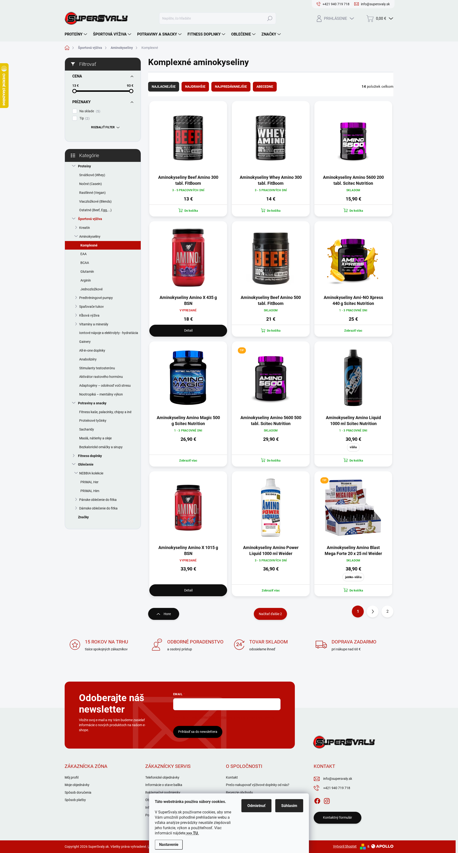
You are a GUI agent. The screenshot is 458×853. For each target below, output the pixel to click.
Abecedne (264, 86)
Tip (83, 118)
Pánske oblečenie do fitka (98, 500)
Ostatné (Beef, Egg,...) (95, 210)
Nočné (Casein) (90, 184)
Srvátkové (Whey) (92, 175)
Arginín (85, 280)
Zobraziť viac (353, 330)
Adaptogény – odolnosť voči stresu (105, 385)
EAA (83, 254)
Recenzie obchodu (239, 792)
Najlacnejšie (164, 86)
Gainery (85, 342)
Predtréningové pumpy (96, 298)
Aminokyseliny (89, 236)
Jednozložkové (91, 289)
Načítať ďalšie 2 (270, 614)
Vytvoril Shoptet (345, 846)
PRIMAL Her (89, 482)
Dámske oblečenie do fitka (98, 508)
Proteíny (84, 166)
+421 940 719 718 (336, 788)
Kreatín (84, 228)
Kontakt (232, 777)
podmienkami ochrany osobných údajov (244, 717)
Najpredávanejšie (231, 86)
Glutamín (87, 271)
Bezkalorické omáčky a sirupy (101, 447)
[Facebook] (317, 800)
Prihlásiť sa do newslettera (197, 732)
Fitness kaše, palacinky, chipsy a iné (105, 412)
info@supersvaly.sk (337, 779)
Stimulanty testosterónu (97, 368)
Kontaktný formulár (337, 817)
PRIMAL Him (89, 491)
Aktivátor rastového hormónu (101, 377)
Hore (167, 614)
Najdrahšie (195, 86)
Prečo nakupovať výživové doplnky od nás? (257, 785)
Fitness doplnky (90, 456)
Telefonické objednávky (162, 777)
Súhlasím (289, 805)
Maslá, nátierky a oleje (95, 438)
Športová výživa (90, 219)
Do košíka (356, 460)
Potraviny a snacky (92, 403)
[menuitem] (76, 34)
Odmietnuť (256, 805)
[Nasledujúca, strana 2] (373, 611)
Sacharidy (86, 429)
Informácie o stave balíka (163, 785)
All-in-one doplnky (92, 350)
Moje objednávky (77, 785)
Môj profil (71, 777)
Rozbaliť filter (103, 127)
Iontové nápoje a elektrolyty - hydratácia (108, 333)
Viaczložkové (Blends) (95, 201)
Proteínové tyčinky (92, 420)
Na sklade (89, 111)
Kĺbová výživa (89, 315)
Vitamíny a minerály (93, 324)
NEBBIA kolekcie (91, 473)
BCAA (84, 263)
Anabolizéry (88, 359)
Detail (188, 330)
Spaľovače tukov (91, 306)
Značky (83, 517)
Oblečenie (86, 464)
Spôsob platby (75, 800)
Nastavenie (168, 844)
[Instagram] (326, 800)
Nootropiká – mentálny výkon (101, 394)
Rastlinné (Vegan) (92, 193)
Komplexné (89, 245)
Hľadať (270, 18)
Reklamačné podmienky (162, 792)
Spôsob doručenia (78, 792)
